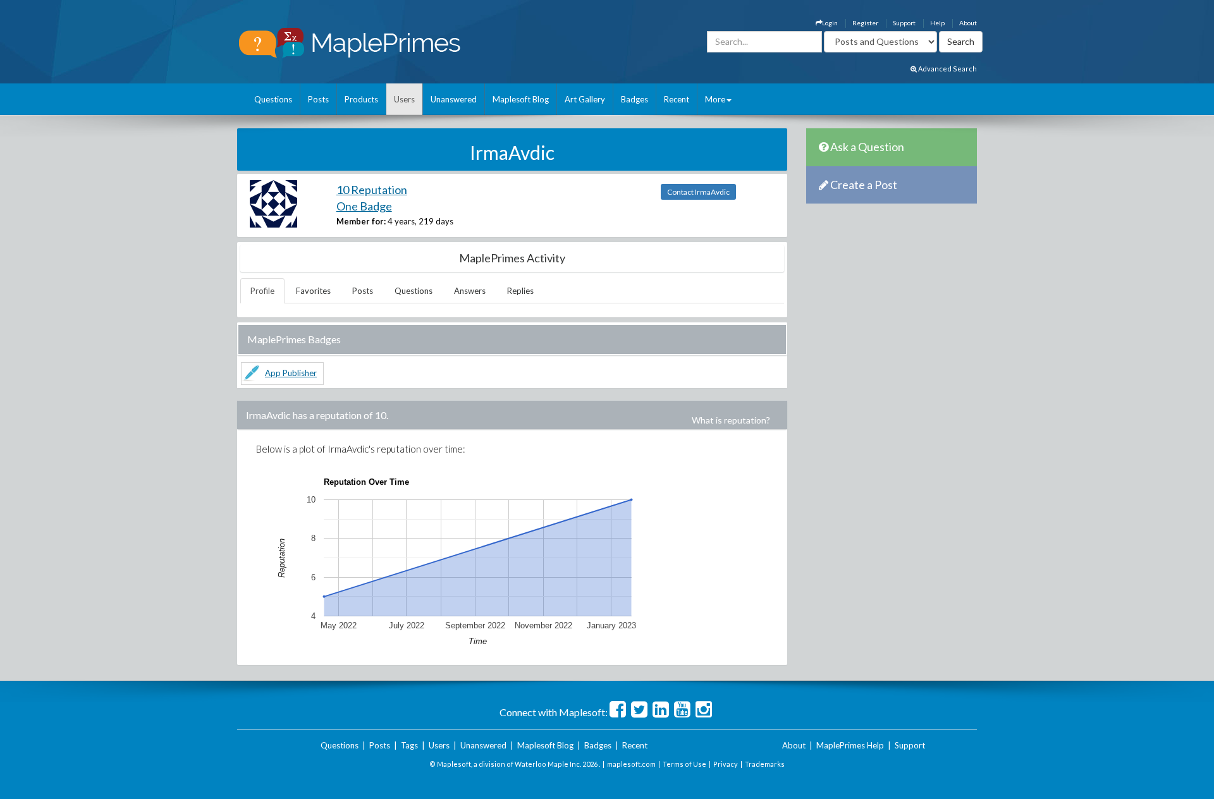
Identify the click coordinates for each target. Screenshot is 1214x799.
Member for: (361, 221)
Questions (273, 99)
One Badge (364, 206)
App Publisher (291, 373)
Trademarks (765, 764)
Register (865, 23)
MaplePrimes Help (850, 745)
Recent (676, 99)
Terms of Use (684, 764)
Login (830, 23)
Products (361, 99)
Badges (634, 99)
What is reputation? (731, 420)
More (715, 99)
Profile (262, 291)
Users (404, 99)
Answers (470, 291)
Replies (520, 291)
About (968, 23)
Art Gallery (585, 99)
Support (904, 23)
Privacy (725, 764)
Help (937, 23)
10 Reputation (371, 190)
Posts (318, 99)
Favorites (313, 291)
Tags (409, 745)
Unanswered (454, 99)
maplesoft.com (631, 764)
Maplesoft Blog (521, 99)
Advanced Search (947, 68)
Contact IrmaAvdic (698, 192)
